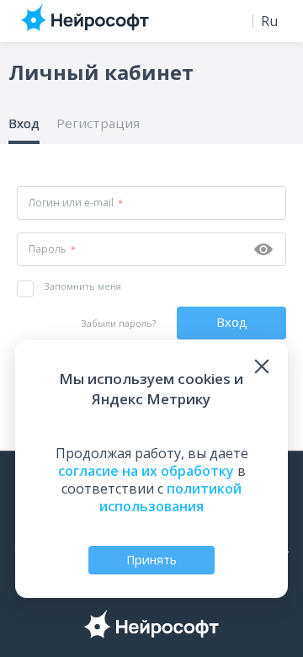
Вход (24, 123)
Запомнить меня (82, 286)
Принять (151, 560)
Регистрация (98, 123)
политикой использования (170, 497)
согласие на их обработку (146, 471)
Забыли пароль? (118, 323)
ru (269, 21)
